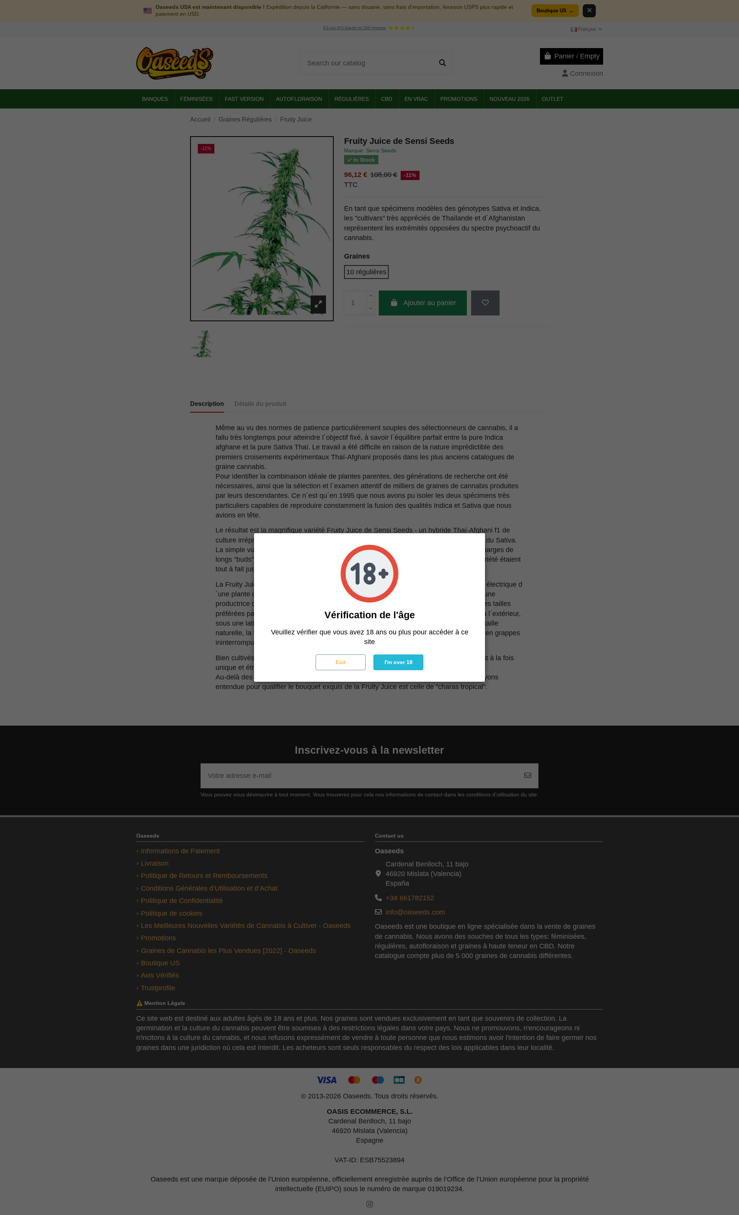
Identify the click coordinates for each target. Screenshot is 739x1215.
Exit (341, 662)
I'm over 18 (399, 662)
